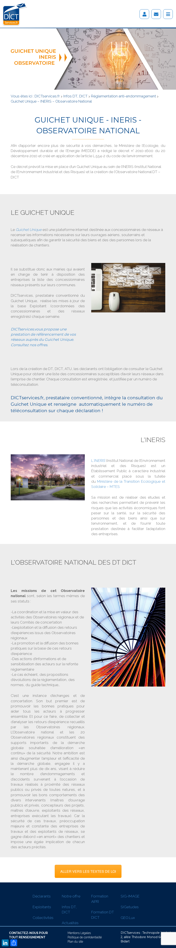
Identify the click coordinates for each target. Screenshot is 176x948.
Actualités (70, 923)
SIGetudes (130, 907)
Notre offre (71, 896)
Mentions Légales (79, 933)
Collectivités (43, 918)
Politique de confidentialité (85, 937)
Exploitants (42, 907)
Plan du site (75, 941)
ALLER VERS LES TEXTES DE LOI (88, 871)
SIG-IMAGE (130, 896)
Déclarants (42, 896)
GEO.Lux (128, 918)
